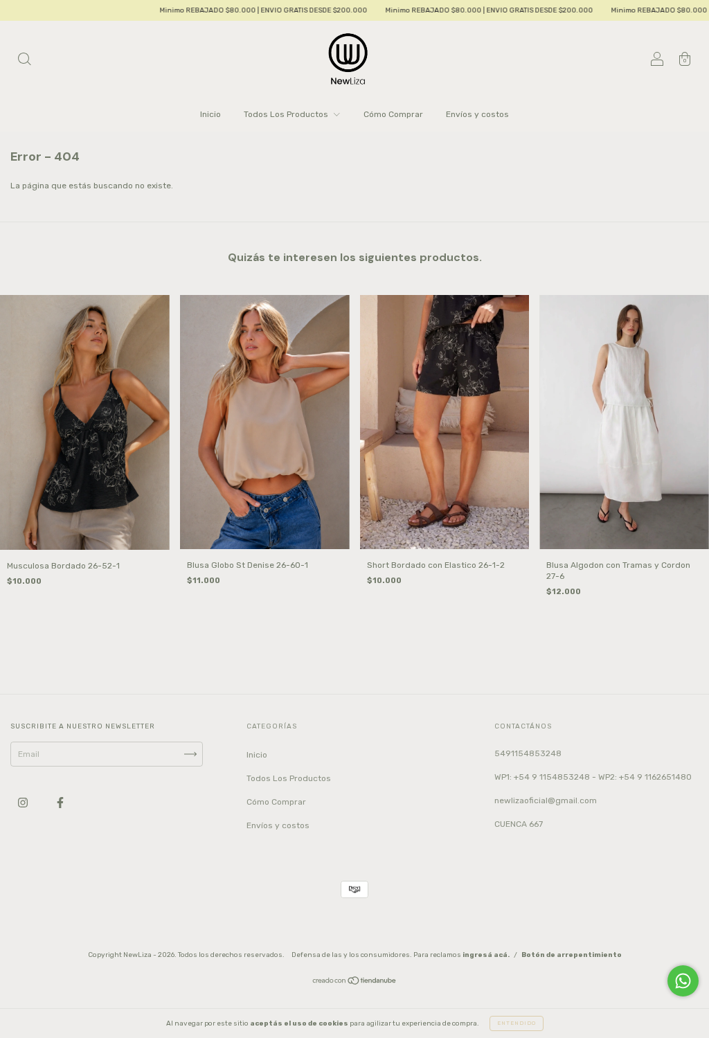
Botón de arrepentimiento (571, 955)
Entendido (516, 1023)
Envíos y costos (477, 114)
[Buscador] (24, 61)
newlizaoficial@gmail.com (545, 800)
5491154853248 (528, 753)
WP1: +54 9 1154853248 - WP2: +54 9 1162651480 (593, 777)
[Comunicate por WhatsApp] (683, 980)
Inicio (210, 114)
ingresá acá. (486, 955)
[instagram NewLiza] (23, 802)
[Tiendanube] (355, 982)
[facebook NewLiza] (60, 802)
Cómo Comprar (393, 114)
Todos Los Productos (287, 114)
